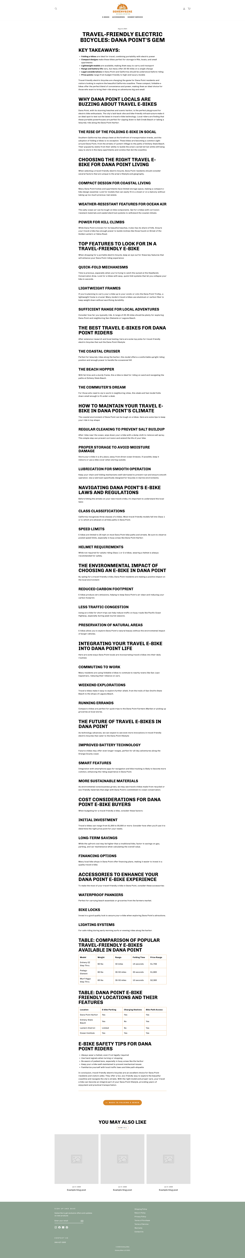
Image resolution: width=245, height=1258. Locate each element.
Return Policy (140, 1213)
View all (122, 1128)
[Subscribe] (82, 1220)
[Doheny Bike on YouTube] (63, 1227)
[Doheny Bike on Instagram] (56, 1227)
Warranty (138, 1228)
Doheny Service (135, 17)
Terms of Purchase (142, 1220)
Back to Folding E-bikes (123, 1102)
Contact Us (139, 1232)
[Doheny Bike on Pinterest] (67, 1227)
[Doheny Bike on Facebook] (59, 1227)
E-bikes (105, 17)
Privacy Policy (140, 1217)
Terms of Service (141, 1224)
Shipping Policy (141, 1209)
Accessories (118, 17)
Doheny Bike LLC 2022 (122, 1250)
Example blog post (76, 1190)
